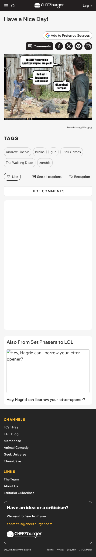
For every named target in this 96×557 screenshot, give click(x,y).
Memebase (12, 441)
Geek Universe (15, 454)
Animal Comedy (16, 447)
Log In (87, 6)
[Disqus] (48, 267)
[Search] (13, 5)
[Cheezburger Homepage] (49, 6)
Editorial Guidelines (19, 493)
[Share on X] (69, 46)
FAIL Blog (11, 434)
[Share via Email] (88, 46)
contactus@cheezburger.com (29, 524)
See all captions (49, 177)
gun (53, 152)
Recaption (82, 177)
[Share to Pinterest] (78, 46)
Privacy (60, 549)
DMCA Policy (85, 549)
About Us (11, 486)
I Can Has (11, 427)
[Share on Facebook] (59, 46)
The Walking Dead (19, 163)
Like (15, 177)
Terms (50, 549)
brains (40, 152)
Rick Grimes (71, 152)
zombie (45, 163)
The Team (11, 479)
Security (71, 549)
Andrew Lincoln (17, 152)
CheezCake (12, 461)
